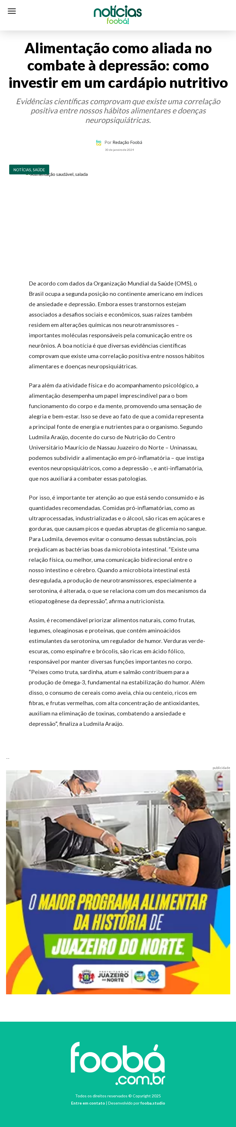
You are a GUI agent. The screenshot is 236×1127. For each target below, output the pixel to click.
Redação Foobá (127, 142)
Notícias (118, 12)
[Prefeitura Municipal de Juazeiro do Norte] (118, 881)
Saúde (39, 169)
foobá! (118, 22)
